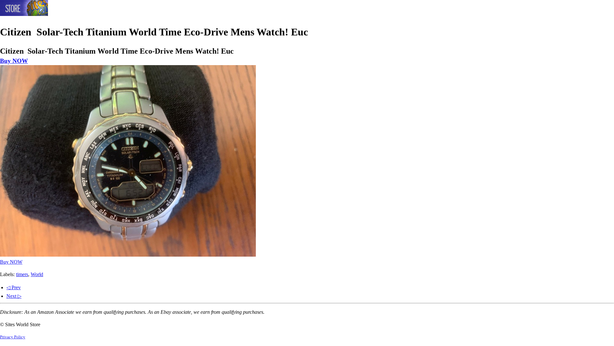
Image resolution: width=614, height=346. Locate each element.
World (37, 274)
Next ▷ (13, 296)
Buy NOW (14, 60)
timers (22, 274)
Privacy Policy (12, 337)
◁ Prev (13, 287)
